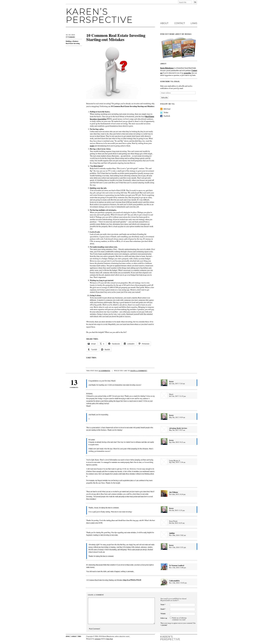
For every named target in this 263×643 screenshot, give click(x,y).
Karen (171, 381)
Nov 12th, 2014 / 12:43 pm (178, 583)
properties (187, 73)
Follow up (164, 618)
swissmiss (98, 639)
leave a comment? (138, 371)
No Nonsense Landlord (176, 565)
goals (92, 145)
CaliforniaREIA (174, 581)
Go (195, 2)
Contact (179, 23)
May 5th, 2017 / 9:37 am (177, 430)
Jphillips (172, 533)
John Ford (109, 639)
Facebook (167, 116)
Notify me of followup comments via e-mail (179, 619)
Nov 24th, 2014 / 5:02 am (177, 535)
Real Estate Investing (73, 43)
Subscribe (164, 97)
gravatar (164, 625)
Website (163, 613)
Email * (163, 609)
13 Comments (70, 37)
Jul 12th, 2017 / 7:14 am (177, 383)
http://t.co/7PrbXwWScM (132, 580)
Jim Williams (173, 492)
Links (194, 23)
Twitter (166, 112)
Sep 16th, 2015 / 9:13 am (177, 442)
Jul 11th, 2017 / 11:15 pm (177, 396)
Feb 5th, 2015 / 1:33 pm (177, 510)
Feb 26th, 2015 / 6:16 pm (177, 494)
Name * (163, 604)
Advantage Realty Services (178, 428)
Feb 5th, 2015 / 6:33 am (177, 523)
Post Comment (94, 629)
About (164, 23)
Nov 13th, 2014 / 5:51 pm (177, 547)
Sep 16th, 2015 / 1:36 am (177, 462)
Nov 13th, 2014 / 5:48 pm (177, 567)
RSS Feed (167, 109)
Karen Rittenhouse (167, 68)
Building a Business (72, 41)
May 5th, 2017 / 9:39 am (177, 417)
